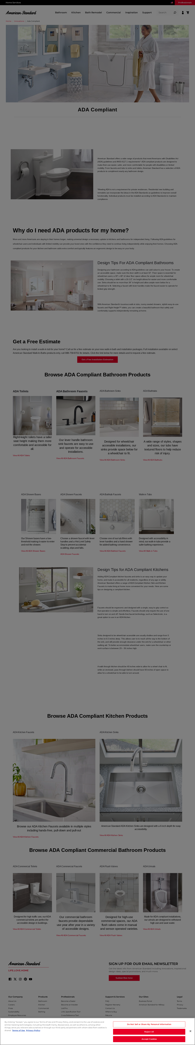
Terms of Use (18, 1030)
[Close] (190, 1031)
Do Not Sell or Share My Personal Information (149, 1024)
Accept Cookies (149, 1039)
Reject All (149, 1032)
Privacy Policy (33, 1030)
